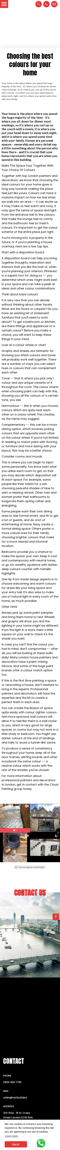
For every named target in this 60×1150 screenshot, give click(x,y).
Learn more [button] (11, 1136)
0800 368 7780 (12, 1082)
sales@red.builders (15, 1097)
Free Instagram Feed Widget (31, 867)
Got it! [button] (15, 1144)
